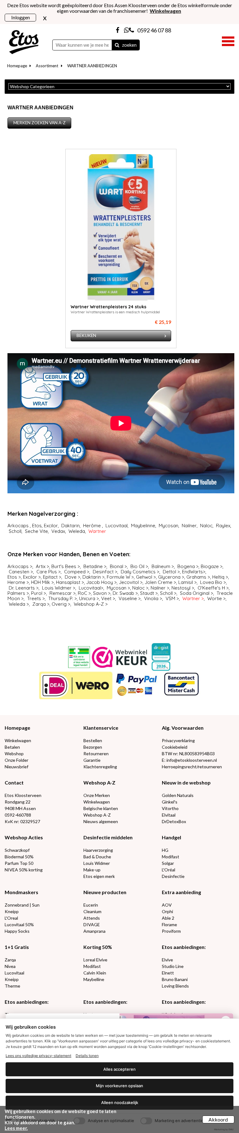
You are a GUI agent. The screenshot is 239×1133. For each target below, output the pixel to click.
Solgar (168, 863)
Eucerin (90, 905)
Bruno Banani (175, 979)
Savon (100, 593)
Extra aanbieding (181, 892)
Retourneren (96, 753)
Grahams (196, 577)
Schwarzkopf (17, 850)
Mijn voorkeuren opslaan (119, 1085)
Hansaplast (68, 582)
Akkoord (218, 1119)
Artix (40, 566)
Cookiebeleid (174, 747)
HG (165, 850)
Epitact (50, 577)
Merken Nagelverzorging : (42, 513)
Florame (169, 924)
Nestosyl (180, 588)
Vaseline (128, 598)
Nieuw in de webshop (186, 782)
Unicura (87, 598)
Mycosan (168, 526)
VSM (170, 598)
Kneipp (12, 911)
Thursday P (60, 598)
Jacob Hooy (99, 582)
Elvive (167, 959)
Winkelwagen (18, 740)
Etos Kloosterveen (23, 795)
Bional (116, 566)
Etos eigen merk (99, 876)
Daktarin (70, 526)
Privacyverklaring (178, 740)
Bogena (186, 566)
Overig (59, 604)
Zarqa (39, 604)
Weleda (76, 531)
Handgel (171, 837)
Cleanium (92, 911)
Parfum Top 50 (19, 863)
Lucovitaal (116, 526)
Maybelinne (143, 526)
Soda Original (194, 593)
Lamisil (185, 582)
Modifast (170, 856)
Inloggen (20, 17)
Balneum (161, 566)
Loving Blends (175, 985)
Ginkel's (169, 801)
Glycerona (169, 577)
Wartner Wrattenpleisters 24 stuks (108, 307)
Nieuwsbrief (16, 766)
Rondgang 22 (17, 801)
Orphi (167, 911)
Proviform (171, 931)
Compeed (75, 572)
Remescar (60, 593)
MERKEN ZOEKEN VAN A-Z (39, 122)
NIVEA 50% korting (24, 869)
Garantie (92, 760)
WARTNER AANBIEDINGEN (92, 65)
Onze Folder (16, 760)
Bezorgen (92, 747)
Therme (12, 985)
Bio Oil (137, 566)
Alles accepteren (119, 1069)
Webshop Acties (24, 837)
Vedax (58, 531)
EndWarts (192, 572)
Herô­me (92, 526)
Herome (16, 582)
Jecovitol (129, 582)
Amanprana (94, 931)
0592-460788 (18, 815)
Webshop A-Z (89, 604)
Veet (106, 598)
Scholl (15, 531)
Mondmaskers (21, 892)
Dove (71, 577)
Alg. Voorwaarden (183, 728)
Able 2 (168, 918)
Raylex (223, 526)
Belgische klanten (100, 808)
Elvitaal (169, 815)
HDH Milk (40, 582)
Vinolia (151, 598)
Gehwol (144, 577)
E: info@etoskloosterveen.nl (189, 760)
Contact (14, 782)
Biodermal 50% (19, 856)
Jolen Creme (158, 582)
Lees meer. (16, 1128)
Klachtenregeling (100, 766)
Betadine (93, 566)
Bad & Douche (97, 856)
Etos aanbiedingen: (184, 947)
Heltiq (218, 577)
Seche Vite (36, 531)
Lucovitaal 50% (19, 924)
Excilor (51, 526)
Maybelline (93, 979)
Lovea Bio (211, 582)
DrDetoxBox (174, 821)
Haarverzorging (98, 850)
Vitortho (170, 808)
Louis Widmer (57, 588)
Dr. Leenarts (22, 588)
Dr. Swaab (123, 593)
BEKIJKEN (86, 335)
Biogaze (210, 566)
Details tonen (87, 1055)
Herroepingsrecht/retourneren (192, 766)
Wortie (214, 598)
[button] (228, 40)
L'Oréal (168, 869)
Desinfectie (173, 876)
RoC (82, 593)
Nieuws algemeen (100, 821)
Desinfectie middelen (108, 837)
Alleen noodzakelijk (119, 1102)
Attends (91, 918)
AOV (167, 905)
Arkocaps (18, 526)
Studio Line (173, 966)
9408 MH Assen (20, 808)
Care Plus (47, 572)
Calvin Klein (94, 972)
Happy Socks (17, 931)
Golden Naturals (178, 795)
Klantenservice (100, 728)
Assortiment (47, 65)
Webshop (14, 753)
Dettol (169, 572)
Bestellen (92, 740)
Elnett (168, 972)
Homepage (17, 65)
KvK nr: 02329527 (22, 821)
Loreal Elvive (95, 959)
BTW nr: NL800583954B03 (188, 753)
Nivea (10, 966)
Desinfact (103, 572)
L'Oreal (11, 918)
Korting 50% (97, 947)
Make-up (92, 869)
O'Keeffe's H (211, 588)
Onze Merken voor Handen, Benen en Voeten (68, 554)
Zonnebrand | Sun (22, 905)
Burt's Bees (63, 566)
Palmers (16, 593)
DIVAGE (91, 924)
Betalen (12, 747)
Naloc (206, 526)
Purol (36, 593)
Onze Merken (96, 795)
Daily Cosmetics (138, 572)
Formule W (118, 577)
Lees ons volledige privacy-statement (38, 1055)
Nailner (189, 526)
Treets (34, 598)
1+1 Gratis (17, 947)
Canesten (19, 572)
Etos (37, 526)
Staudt (147, 593)
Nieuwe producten (104, 892)
